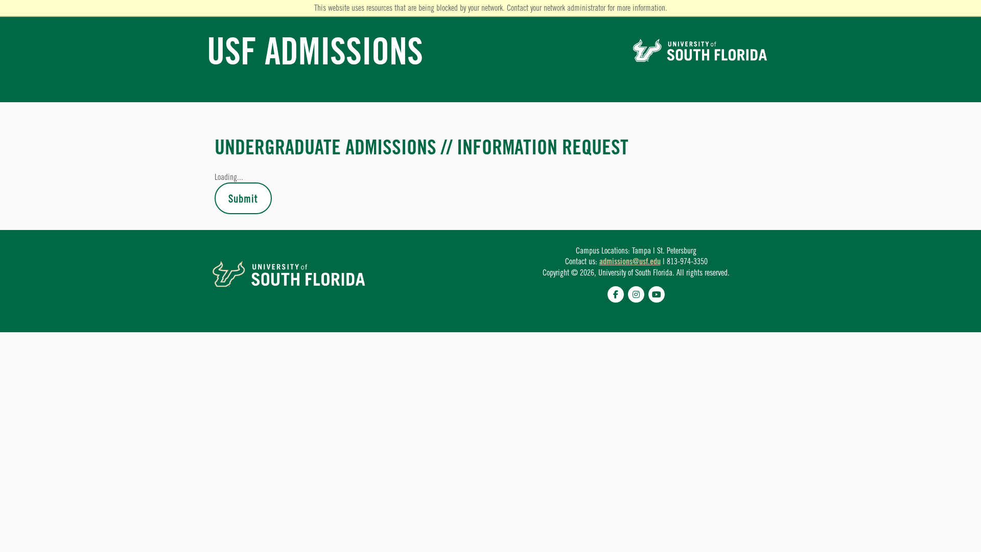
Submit (243, 198)
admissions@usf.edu (630, 261)
